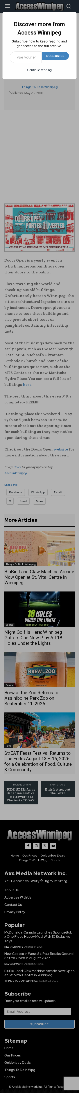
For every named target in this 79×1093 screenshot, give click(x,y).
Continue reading (39, 70)
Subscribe (55, 56)
